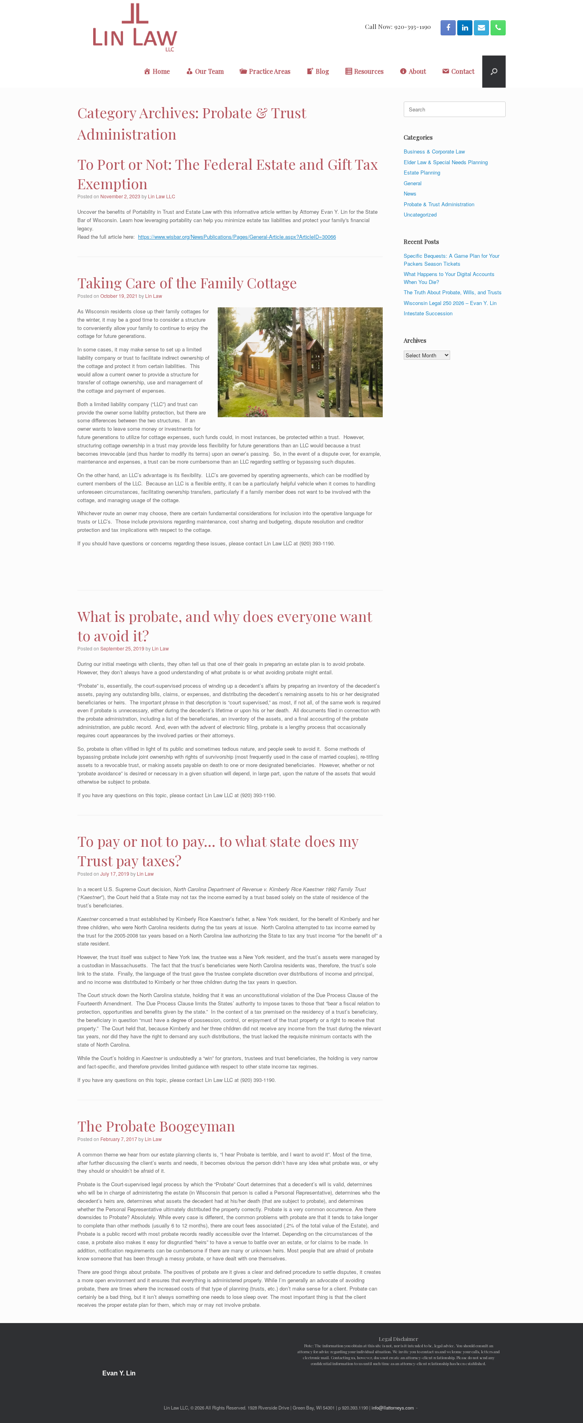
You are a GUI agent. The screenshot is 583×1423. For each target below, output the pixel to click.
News (410, 193)
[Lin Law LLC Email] (481, 27)
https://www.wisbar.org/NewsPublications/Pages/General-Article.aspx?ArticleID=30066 (237, 236)
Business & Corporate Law (434, 151)
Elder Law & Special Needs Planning (446, 162)
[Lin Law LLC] (134, 28)
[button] (494, 72)
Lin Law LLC (161, 196)
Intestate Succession (428, 313)
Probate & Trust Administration (439, 204)
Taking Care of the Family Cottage (187, 282)
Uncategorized (420, 214)
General (413, 183)
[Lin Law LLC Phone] (498, 27)
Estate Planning (422, 172)
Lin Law (153, 295)
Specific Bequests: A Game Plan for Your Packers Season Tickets (451, 259)
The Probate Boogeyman (156, 1125)
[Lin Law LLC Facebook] (448, 27)
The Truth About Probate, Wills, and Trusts (453, 292)
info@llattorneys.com (393, 1407)
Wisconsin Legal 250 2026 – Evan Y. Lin (450, 303)
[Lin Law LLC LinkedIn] (464, 27)
